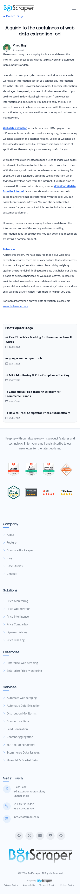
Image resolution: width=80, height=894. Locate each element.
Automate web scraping (22, 698)
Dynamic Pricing (17, 632)
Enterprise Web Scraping (22, 663)
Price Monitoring (17, 601)
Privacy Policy (11, 885)
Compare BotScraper (20, 550)
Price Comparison (18, 624)
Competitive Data (18, 721)
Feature (12, 542)
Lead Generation (17, 729)
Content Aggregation (20, 737)
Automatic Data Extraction (23, 705)
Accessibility (29, 885)
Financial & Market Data (22, 760)
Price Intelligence (18, 616)
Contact (12, 574)
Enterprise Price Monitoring (24, 671)
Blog (9, 558)
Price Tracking (16, 640)
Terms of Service (47, 885)
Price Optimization (18, 609)
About (10, 535)
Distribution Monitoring (22, 713)
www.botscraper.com (15, 306)
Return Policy (67, 885)
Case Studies (15, 566)
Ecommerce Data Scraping (23, 752)
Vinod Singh (20, 45)
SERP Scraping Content (21, 745)
